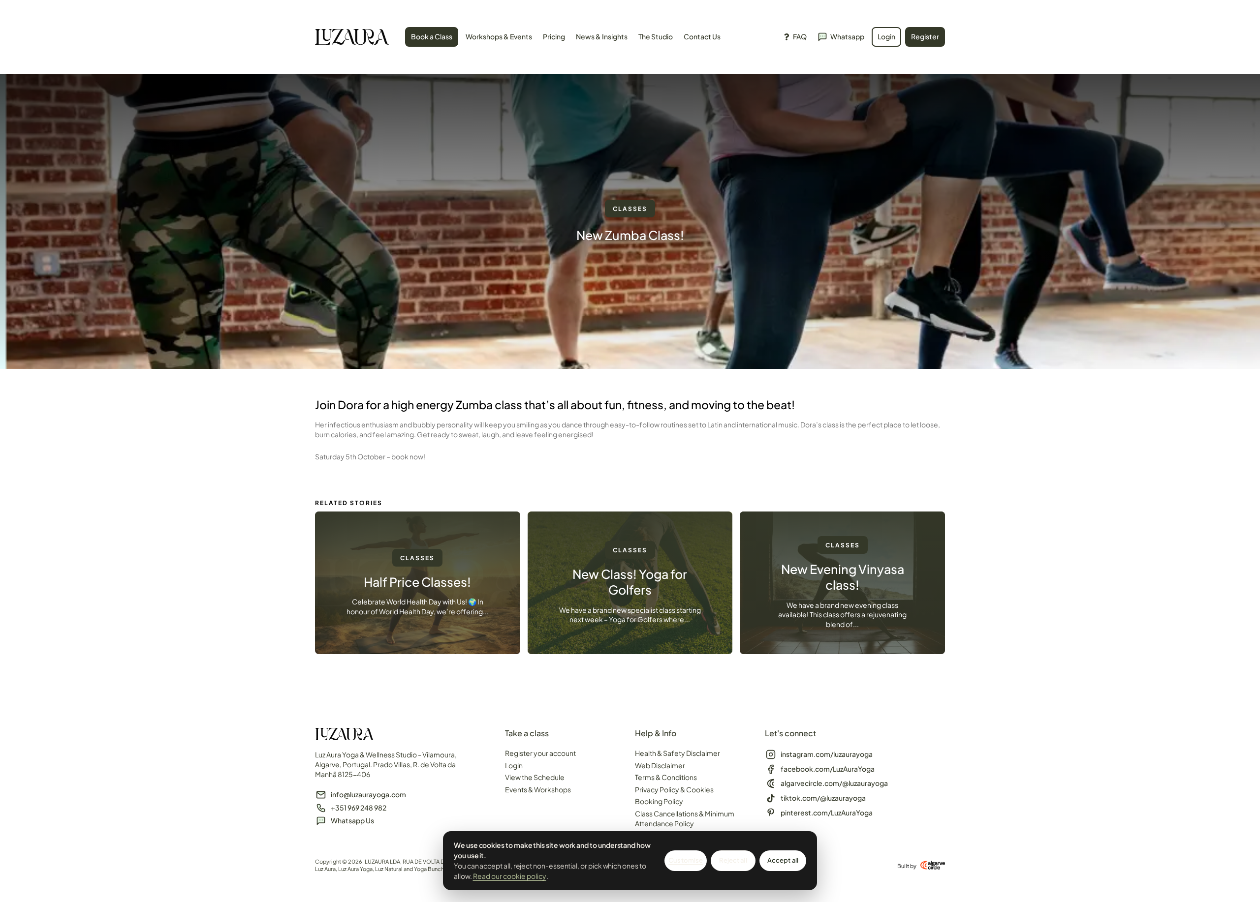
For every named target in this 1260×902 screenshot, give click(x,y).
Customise (685, 860)
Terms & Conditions (666, 777)
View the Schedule (535, 777)
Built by (906, 866)
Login (514, 765)
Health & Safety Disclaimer (677, 753)
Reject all (733, 860)
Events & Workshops (538, 789)
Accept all (782, 860)
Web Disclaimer (660, 765)
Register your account (540, 753)
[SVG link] (352, 38)
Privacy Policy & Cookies (674, 789)
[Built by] (932, 865)
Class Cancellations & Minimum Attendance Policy (684, 818)
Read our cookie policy (509, 876)
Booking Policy (659, 801)
